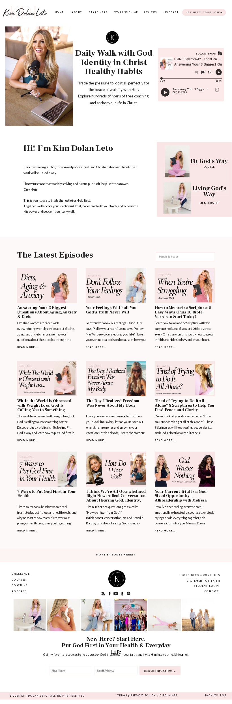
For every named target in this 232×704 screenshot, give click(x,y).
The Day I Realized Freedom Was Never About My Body (113, 403)
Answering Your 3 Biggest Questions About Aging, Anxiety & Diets (47, 312)
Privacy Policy (143, 696)
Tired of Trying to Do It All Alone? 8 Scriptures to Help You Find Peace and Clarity (184, 405)
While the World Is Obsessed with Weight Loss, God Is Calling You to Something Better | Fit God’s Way (44, 407)
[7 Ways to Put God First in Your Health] (47, 469)
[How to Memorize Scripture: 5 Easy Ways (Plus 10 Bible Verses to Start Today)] (185, 285)
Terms (122, 696)
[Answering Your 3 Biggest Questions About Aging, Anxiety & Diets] (47, 285)
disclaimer (169, 696)
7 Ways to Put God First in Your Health (46, 494)
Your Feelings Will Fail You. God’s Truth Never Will (112, 310)
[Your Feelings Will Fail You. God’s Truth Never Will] (116, 285)
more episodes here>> (116, 555)
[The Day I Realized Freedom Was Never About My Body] (116, 378)
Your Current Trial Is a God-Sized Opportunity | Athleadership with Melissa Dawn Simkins (181, 498)
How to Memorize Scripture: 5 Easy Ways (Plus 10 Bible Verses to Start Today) (183, 312)
